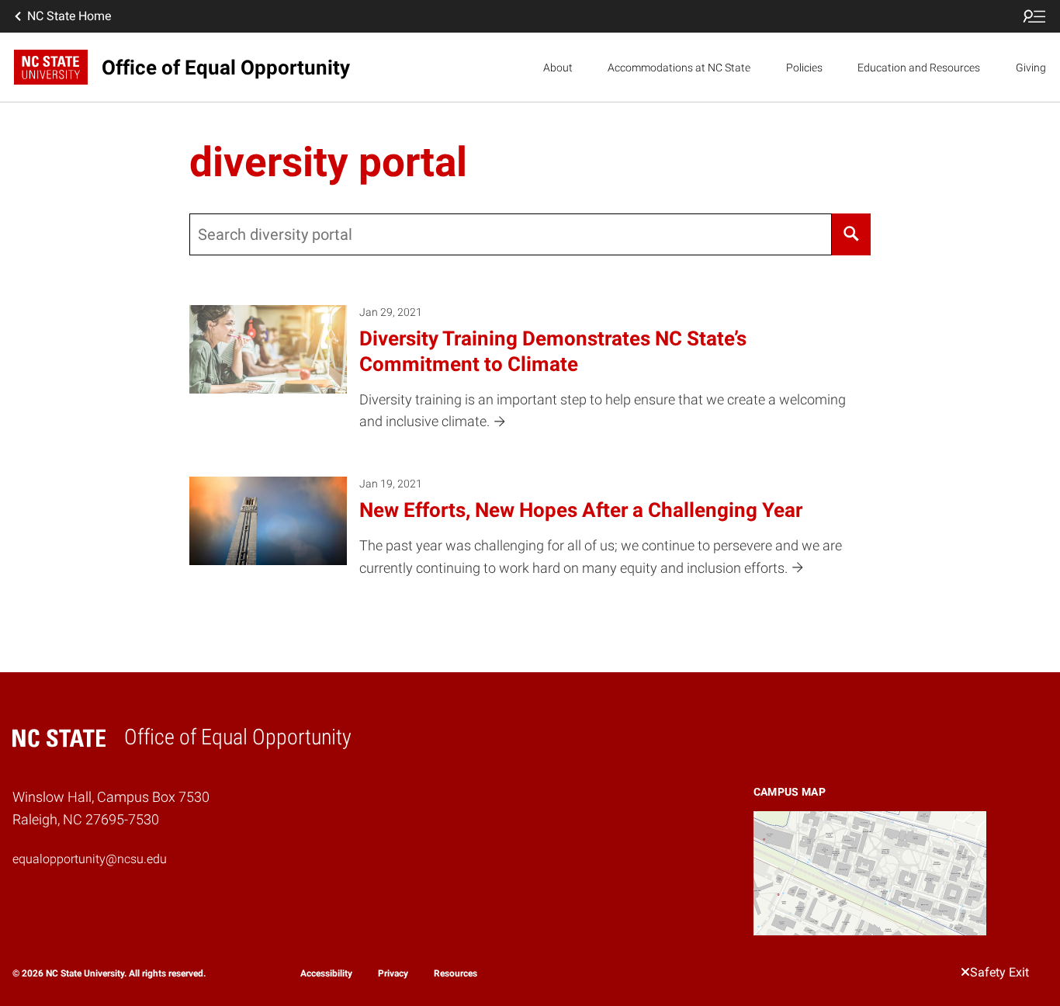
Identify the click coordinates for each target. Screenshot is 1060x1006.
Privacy (393, 973)
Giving (1031, 67)
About (558, 67)
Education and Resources (918, 67)
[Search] (851, 234)
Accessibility (326, 973)
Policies (804, 67)
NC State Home (69, 16)
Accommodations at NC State (679, 67)
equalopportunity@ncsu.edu (89, 859)
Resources (455, 973)
